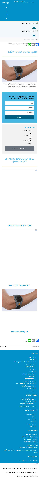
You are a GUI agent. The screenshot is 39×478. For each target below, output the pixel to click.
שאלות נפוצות (30, 367)
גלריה (32, 369)
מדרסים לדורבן (29, 379)
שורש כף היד (27, 141)
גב (30, 133)
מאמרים (31, 371)
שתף (24, 44)
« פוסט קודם (35, 346)
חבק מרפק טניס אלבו (19, 332)
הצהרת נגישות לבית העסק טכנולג (24, 362)
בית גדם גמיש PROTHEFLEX (25, 384)
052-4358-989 (27, 439)
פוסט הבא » (3, 346)
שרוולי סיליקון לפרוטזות (27, 404)
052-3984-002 (27, 437)
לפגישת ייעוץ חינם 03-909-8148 (24, 2)
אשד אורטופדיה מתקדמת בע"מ (28, 460)
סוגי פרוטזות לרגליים (28, 386)
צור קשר (31, 376)
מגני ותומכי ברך (26, 130)
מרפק (29, 138)
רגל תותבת (30, 391)
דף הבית (31, 357)
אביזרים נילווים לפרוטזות (26, 406)
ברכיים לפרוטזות (29, 401)
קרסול (29, 143)
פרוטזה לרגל (30, 388)
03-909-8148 (29, 434)
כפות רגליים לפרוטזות (27, 399)
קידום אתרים (20, 476)
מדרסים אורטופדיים (28, 374)
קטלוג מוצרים (30, 364)
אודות (32, 359)
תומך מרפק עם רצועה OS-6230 (19, 226)
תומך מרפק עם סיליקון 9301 (19, 285)
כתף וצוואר (28, 135)
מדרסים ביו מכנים (28, 381)
